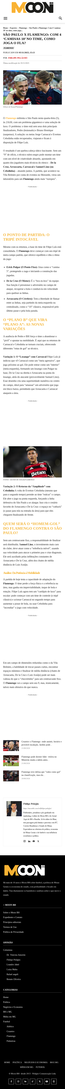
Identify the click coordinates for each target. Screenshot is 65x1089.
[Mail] (33, 840)
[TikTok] (32, 1081)
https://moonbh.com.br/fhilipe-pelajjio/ (37, 808)
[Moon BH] (32, 7)
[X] (30, 790)
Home (5, 28)
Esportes (13, 28)
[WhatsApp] (44, 790)
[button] (5, 18)
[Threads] (54, 1081)
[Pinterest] (37, 790)
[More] (52, 790)
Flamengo (23, 28)
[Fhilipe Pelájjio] (14, 822)
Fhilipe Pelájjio (17, 58)
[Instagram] (24, 840)
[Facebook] (23, 790)
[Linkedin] (29, 840)
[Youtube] (47, 1081)
